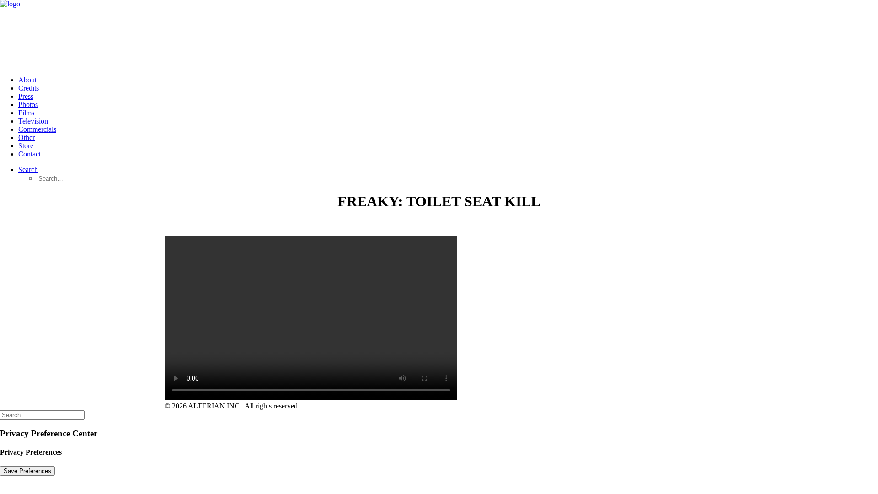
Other (26, 137)
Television (33, 121)
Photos (28, 104)
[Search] (42, 415)
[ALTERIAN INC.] (439, 34)
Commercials (37, 129)
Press (25, 96)
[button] (28, 169)
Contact (29, 154)
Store (25, 146)
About (27, 80)
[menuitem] (448, 80)
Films (26, 113)
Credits (28, 88)
